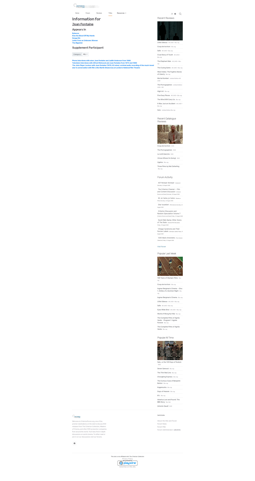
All (84, 54)
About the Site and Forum (167, 421)
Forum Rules (162, 424)
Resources (121, 13)
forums (99, 437)
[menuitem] (113, 33)
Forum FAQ (161, 427)
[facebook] (175, 14)
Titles (110, 13)
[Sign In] (172, 14)
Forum (88, 13)
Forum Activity (165, 177)
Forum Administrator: (168, 430)
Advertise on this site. (127, 467)
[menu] (113, 38)
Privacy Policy (127, 459)
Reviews (99, 13)
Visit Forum (161, 247)
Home (77, 13)
